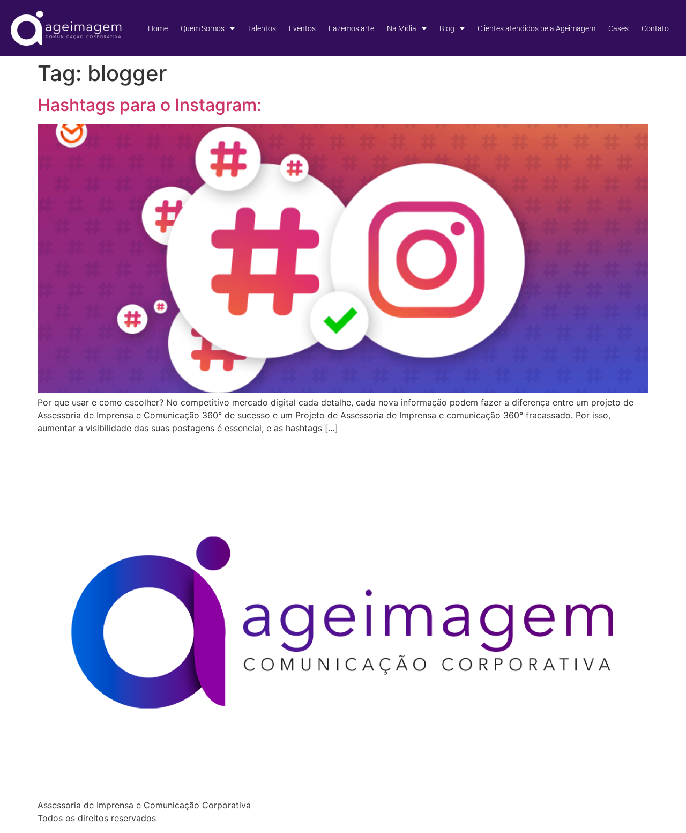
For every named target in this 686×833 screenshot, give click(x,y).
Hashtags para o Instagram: (150, 104)
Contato (655, 28)
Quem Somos (203, 28)
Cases (618, 28)
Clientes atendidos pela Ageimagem (536, 28)
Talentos (262, 28)
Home (158, 28)
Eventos (302, 28)
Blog (446, 28)
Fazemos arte (351, 28)
